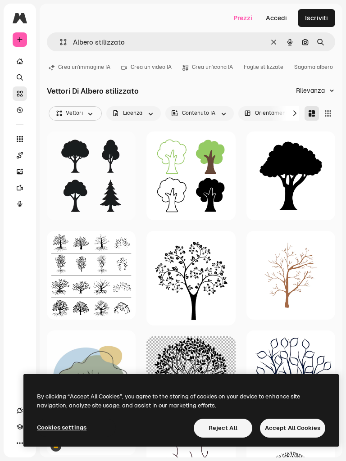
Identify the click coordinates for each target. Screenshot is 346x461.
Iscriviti (316, 18)
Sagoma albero (313, 67)
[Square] (328, 113)
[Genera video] (20, 188)
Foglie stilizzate (263, 67)
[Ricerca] (20, 77)
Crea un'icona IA (212, 67)
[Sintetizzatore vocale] (20, 204)
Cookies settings (61, 427)
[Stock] (20, 93)
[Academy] (20, 427)
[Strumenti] (20, 139)
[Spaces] (20, 155)
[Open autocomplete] (59, 42)
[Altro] (20, 443)
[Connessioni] (20, 410)
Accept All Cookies (292, 428)
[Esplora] (20, 110)
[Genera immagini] (20, 171)
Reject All (223, 428)
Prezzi (242, 18)
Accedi (276, 18)
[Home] (20, 61)
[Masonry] (312, 113)
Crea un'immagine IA (84, 67)
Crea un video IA (151, 67)
